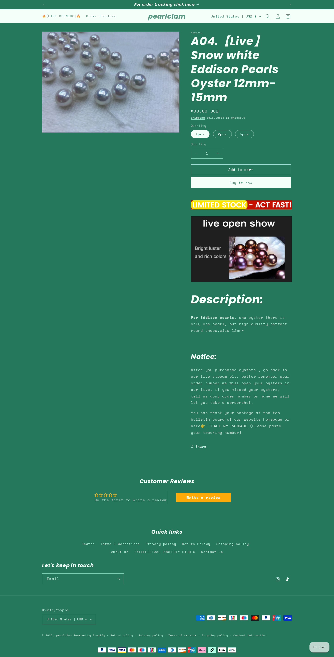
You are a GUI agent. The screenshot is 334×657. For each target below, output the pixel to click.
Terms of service (182, 635)
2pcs (222, 134)
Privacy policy (161, 543)
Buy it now (240, 182)
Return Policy (196, 543)
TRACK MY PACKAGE (228, 426)
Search (88, 543)
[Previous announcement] (44, 4)
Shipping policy (232, 543)
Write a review (203, 497)
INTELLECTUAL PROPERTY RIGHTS (164, 551)
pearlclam (64, 635)
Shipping (198, 118)
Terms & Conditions (120, 543)
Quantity (198, 144)
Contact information (250, 635)
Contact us (212, 551)
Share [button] (200, 446)
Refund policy (121, 635)
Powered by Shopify (89, 635)
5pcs (244, 134)
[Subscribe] (119, 578)
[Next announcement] (290, 4)
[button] (268, 16)
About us (120, 551)
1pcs (200, 134)
